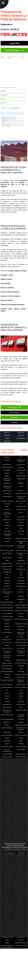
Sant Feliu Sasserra (21, 605)
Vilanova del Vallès (21, 710)
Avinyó (21, 486)
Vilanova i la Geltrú (7, 566)
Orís (7, 690)
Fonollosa (7, 580)
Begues (21, 696)
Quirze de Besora (21, 754)
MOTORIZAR (7, 435)
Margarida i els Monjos (20, 554)
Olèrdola (20, 596)
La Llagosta (20, 719)
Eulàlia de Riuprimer (21, 725)
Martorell (7, 629)
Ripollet (7, 645)
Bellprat (7, 476)
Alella (21, 738)
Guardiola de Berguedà (21, 633)
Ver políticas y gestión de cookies (15, 849)
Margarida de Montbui (21, 460)
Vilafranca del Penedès (7, 479)
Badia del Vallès (7, 563)
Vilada (21, 572)
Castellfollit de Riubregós (21, 497)
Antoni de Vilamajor (21, 687)
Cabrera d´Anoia (21, 639)
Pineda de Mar (21, 569)
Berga (21, 707)
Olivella (21, 693)
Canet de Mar (21, 677)
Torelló (21, 589)
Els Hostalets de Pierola (7, 620)
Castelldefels (21, 599)
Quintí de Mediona (7, 687)
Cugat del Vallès (21, 660)
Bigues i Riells (7, 707)
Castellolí (21, 467)
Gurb (20, 575)
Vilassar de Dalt (21, 563)
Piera (21, 602)
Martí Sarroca (7, 464)
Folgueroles (21, 580)
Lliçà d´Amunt (7, 519)
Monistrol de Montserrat (21, 546)
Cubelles (21, 722)
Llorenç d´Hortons (7, 648)
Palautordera (21, 655)
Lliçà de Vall (21, 517)
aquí (8, 126)
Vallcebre (7, 725)
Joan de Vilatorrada (7, 610)
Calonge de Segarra (7, 746)
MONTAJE (7, 432)
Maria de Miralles (21, 550)
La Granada (7, 531)
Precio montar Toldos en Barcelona (12, 57)
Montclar (7, 696)
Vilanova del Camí (7, 666)
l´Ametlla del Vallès (21, 538)
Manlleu (7, 583)
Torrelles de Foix (7, 496)
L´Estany (21, 534)
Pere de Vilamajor (7, 684)
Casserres (21, 592)
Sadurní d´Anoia (7, 663)
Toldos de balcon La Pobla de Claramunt (7, 946)
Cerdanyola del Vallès (20, 542)
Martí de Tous (21, 464)
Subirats (21, 940)
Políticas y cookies (21, 945)
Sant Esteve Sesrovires (7, 656)
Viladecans (7, 483)
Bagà (20, 741)
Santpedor (7, 509)
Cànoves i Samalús (21, 674)
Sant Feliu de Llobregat (7, 652)
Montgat (7, 460)
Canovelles (7, 677)
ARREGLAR (21, 432)
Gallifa (7, 699)
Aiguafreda (7, 741)
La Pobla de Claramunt (20, 715)
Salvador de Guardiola (21, 681)
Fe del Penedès (21, 470)
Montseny (21, 666)
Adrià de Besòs (7, 558)
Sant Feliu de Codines (21, 652)
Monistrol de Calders (7, 550)
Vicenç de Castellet (7, 680)
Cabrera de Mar (21, 476)
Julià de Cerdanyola (7, 671)
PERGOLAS (7, 441)
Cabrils (7, 744)
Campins (21, 744)
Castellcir (7, 473)
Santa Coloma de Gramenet (21, 728)
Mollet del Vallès (21, 608)
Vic (7, 575)
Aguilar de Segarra (21, 493)
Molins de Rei (21, 519)
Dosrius (7, 517)
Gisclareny (21, 577)
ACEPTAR (21, 853)
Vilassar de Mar (7, 668)
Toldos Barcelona (3, 57)
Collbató (20, 613)
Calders (21, 490)
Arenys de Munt (7, 704)
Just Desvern (21, 648)
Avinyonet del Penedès (7, 487)
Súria (7, 940)
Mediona (7, 701)
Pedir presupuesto (14, 412)
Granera (7, 577)
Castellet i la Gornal (7, 501)
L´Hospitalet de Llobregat (7, 534)
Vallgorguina (21, 626)
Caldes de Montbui (7, 605)
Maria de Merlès (7, 553)
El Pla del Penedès (7, 616)
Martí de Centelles (7, 467)
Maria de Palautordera (7, 513)
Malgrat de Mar (20, 506)
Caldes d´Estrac (7, 490)
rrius (20, 504)
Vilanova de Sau (7, 632)
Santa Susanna (21, 509)
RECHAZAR (9, 853)
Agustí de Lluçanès (21, 735)
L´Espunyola (7, 538)
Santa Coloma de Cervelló (7, 592)
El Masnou (21, 616)
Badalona (21, 483)
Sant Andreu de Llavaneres (7, 711)
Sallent (21, 558)
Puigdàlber (7, 470)
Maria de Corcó (7, 639)
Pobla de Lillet (7, 569)
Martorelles (6, 732)
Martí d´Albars (21, 583)
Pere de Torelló (21, 684)
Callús (7, 560)
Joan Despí (21, 671)
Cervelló (7, 541)
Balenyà (7, 624)
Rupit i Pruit (7, 589)
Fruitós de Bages (21, 746)
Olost (7, 693)
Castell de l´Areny (21, 501)
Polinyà (21, 566)
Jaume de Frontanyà (21, 610)
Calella (7, 522)
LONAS (7, 438)
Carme (7, 596)
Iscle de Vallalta (7, 613)
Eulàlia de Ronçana (21, 624)
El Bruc (21, 512)
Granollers (21, 637)
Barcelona (7, 457)
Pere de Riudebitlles (7, 608)
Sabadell (7, 660)
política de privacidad (15, 107)
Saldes (7, 943)
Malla (7, 506)
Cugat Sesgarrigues (7, 715)
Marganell (21, 629)
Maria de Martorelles (7, 602)
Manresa (7, 525)
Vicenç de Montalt (6, 757)
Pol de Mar (7, 586)
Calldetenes (21, 560)
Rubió (21, 522)
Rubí (21, 528)
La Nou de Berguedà (7, 719)
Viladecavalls (21, 479)
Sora (20, 699)
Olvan (21, 690)
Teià (21, 457)
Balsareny (7, 626)
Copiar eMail (14, 43)
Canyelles (7, 674)
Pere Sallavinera (21, 586)
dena (7, 599)
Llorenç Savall (21, 645)
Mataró (21, 732)
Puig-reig (7, 504)
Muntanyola (6, 493)
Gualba (7, 637)
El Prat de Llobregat (21, 619)
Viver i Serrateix (7, 642)
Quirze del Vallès (7, 754)
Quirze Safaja (21, 749)
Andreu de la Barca (7, 735)
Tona (20, 668)
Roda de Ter (7, 722)
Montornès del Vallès (7, 546)
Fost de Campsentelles (7, 750)
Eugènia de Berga (7, 728)
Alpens (7, 738)
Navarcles (21, 525)
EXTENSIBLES (21, 438)
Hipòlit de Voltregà (21, 943)
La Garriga (21, 531)
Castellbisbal (7, 572)
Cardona (21, 473)
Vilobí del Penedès (21, 642)
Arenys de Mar (21, 704)
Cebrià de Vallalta (21, 757)
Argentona (21, 701)
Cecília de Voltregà (21, 663)
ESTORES (21, 435)
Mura (7, 528)
